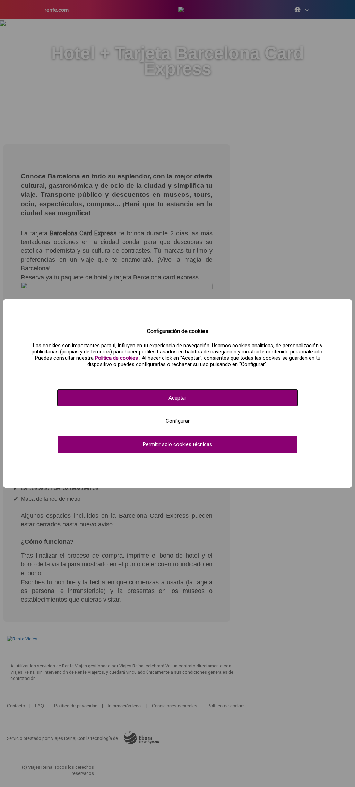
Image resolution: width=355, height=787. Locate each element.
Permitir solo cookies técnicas (177, 444)
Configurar (178, 421)
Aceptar (177, 398)
